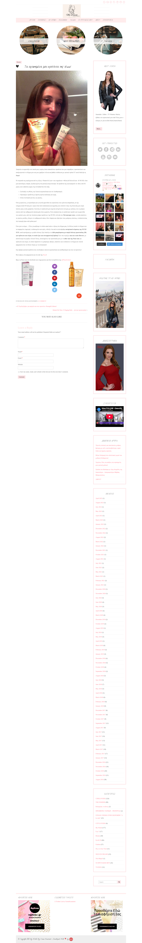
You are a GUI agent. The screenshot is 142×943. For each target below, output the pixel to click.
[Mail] (79, 295)
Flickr (114, 2)
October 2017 (100, 719)
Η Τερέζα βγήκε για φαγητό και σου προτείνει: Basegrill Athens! (37, 306)
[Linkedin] (54, 284)
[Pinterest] (54, 278)
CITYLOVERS (100, 823)
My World (99, 828)
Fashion (98, 844)
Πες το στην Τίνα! (101, 849)
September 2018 (101, 671)
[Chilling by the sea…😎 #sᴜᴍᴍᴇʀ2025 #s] (100, 236)
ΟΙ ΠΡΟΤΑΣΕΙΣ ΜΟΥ (85, 20)
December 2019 (100, 619)
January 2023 (100, 524)
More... (99, 129)
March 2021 (99, 576)
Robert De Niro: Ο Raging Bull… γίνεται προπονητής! (69, 310)
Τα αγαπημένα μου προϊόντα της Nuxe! (47, 66)
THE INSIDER (100, 802)
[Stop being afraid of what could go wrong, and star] (109, 198)
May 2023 (99, 511)
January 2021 (100, 585)
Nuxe (44, 255)
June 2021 (99, 567)
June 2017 (99, 736)
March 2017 (99, 749)
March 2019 (99, 645)
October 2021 (100, 554)
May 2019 (99, 637)
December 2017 (100, 710)
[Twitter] (54, 289)
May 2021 (99, 572)
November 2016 (101, 766)
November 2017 (101, 714)
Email (124, 2)
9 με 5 (97, 831)
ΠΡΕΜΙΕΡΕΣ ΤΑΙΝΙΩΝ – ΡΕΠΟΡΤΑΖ (108, 811)
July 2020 (99, 598)
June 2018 (99, 684)
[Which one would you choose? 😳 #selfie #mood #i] (100, 227)
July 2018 (99, 680)
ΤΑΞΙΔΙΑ (72, 20)
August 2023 (100, 502)
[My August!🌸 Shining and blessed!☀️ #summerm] (119, 227)
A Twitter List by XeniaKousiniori (64, 901)
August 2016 (100, 779)
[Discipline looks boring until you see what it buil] (100, 207)
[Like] (54, 266)
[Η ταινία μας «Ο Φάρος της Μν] (109, 227)
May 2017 (99, 740)
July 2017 (99, 732)
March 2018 (99, 697)
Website (20, 364)
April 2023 (99, 515)
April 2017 (99, 745)
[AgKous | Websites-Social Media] (71, 939)
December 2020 (100, 589)
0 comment (42, 301)
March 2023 (99, 520)
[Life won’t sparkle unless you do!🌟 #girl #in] (109, 207)
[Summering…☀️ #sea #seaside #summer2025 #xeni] (109, 236)
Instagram (111, 2)
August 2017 (100, 727)
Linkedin (117, 2)
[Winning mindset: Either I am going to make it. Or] (119, 198)
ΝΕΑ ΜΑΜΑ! (63, 20)
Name (20, 352)
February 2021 (100, 580)
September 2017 (101, 723)
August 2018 (100, 676)
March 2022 (99, 541)
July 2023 (99, 507)
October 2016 (100, 771)
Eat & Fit (98, 840)
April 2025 (99, 498)
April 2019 (99, 641)
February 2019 (100, 650)
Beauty (19, 62)
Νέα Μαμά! (99, 858)
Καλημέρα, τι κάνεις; (102, 806)
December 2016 (100, 762)
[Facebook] (54, 272)
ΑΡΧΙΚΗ (32, 20)
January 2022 (100, 546)
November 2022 (101, 533)
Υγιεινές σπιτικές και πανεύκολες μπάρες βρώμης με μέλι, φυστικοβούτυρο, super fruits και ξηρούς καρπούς (108, 448)
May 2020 (99, 606)
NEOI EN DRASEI (102, 854)
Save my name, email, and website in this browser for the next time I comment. (44, 372)
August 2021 (100, 559)
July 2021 (99, 563)
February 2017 (100, 753)
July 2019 (99, 632)
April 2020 (99, 611)
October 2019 (100, 624)
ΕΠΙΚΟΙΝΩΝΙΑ (108, 20)
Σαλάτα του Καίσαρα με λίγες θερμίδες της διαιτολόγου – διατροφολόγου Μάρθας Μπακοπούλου (109, 472)
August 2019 (100, 628)
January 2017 (100, 758)
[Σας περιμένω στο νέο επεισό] (100, 217)
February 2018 (100, 701)
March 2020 (99, 615)
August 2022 (100, 537)
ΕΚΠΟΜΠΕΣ (42, 20)
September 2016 (101, 775)
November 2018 (101, 663)
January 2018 (100, 706)
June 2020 (99, 602)
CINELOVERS (100, 798)
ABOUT (97, 20)
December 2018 (100, 658)
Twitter (104, 2)
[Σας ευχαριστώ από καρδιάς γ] (109, 217)
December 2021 (100, 550)
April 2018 (99, 693)
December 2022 (100, 528)
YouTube (120, 2)
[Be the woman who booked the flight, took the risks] (100, 198)
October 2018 (100, 667)
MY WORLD (52, 20)
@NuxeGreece (66, 260)
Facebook (107, 2)
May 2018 (99, 689)
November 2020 (101, 593)
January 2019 (100, 654)
